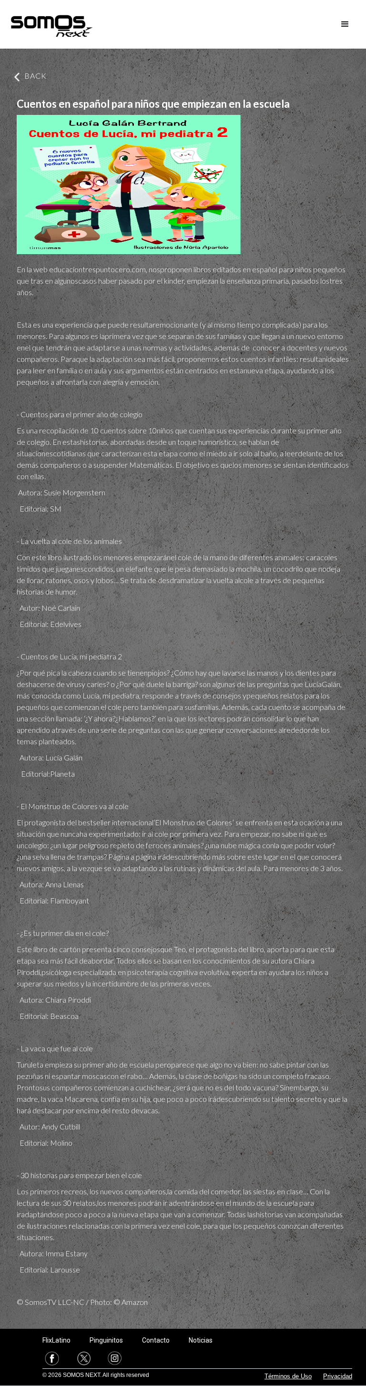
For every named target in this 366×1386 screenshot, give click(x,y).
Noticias (201, 1340)
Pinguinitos (106, 1340)
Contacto (156, 1340)
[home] (51, 24)
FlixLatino (56, 1340)
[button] (345, 24)
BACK (35, 75)
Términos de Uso (288, 1376)
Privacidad (337, 1376)
